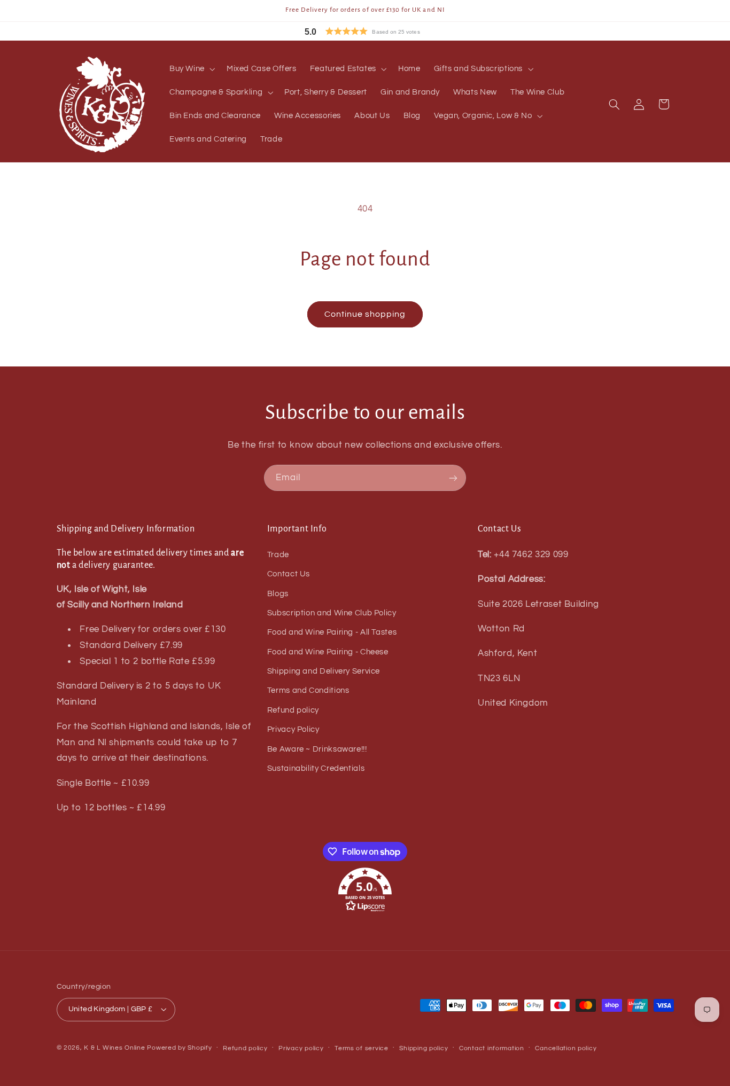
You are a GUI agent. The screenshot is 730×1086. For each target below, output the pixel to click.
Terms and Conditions (308, 690)
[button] (386, 31)
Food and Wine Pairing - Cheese (328, 652)
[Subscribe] (453, 478)
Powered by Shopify (179, 1048)
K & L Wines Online (114, 1048)
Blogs (278, 594)
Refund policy (293, 710)
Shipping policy (423, 1048)
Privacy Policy (293, 729)
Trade (278, 555)
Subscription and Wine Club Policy (332, 613)
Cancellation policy (565, 1048)
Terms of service (362, 1048)
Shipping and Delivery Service (323, 671)
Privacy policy (300, 1048)
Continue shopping (365, 314)
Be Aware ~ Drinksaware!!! (317, 749)
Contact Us (288, 574)
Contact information (491, 1048)
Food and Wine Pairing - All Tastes (332, 632)
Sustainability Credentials (315, 768)
